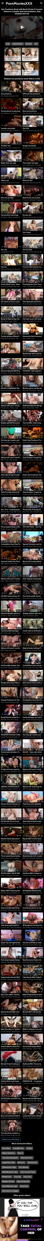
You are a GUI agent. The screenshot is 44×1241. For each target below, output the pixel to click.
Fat (42, 165)
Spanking (4, 1049)
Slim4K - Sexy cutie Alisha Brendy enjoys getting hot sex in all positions (33, 752)
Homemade (13, 1066)
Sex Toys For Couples (10, 1191)
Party (29, 425)
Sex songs (27, 232)
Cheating (14, 841)
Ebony (33, 927)
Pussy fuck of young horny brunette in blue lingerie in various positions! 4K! (33, 509)
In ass (29, 356)
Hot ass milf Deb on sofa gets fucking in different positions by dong (33, 943)
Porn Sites (6, 1148)
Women (4, 841)
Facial (18, 373)
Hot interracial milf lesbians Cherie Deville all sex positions (33, 319)
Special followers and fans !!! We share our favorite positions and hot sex (33, 544)
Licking (3, 183)
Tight (12, 408)
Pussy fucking (12, 148)
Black (6, 96)
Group (8, 529)
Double (19, 806)
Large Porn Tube (8, 1162)
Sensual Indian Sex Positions (11, 561)
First (19, 771)
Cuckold (38, 165)
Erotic (28, 338)
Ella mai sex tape (7, 198)
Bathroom (30, 564)
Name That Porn (8, 1153)
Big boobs (30, 165)
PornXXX (12, 3)
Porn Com (27, 1177)
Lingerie (26, 685)
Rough (3, 408)
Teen (24, 286)
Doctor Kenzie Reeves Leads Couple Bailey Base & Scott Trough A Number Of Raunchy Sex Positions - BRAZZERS (11, 804)
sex (36, 44)
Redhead (29, 546)
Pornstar (26, 200)
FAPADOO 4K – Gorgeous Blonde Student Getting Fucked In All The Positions (33, 1081)
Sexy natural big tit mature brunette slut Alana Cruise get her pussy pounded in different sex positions (11, 475)
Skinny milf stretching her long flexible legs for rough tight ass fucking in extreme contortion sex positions (33, 787)
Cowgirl (36, 460)
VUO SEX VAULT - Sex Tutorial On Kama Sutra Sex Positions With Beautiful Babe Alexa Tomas (33, 527)
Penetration (38, 979)
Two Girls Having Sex (10, 1158)
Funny (35, 529)
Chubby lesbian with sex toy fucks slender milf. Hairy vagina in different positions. (33, 613)
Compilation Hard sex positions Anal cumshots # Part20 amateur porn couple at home (33, 665)
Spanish (29, 529)
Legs (10, 321)
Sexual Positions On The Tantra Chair (11, 700)
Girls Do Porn (32, 1162)
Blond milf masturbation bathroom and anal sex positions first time (33, 561)
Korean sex (27, 215)
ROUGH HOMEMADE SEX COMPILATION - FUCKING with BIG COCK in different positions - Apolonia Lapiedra (11, 388)
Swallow (14, 771)
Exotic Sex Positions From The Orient (33, 440)
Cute (7, 390)
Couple (28, 668)
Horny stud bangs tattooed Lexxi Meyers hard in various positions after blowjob (33, 1046)
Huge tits (32, 841)
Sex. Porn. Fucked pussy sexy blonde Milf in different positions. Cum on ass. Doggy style (11, 509)
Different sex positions (31, 94)
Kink (40, 997)
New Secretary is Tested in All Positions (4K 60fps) (11, 1029)
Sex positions (6, 94)
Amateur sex (6, 146)
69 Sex (29, 1148)
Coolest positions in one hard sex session (33, 908)
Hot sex (4, 267)
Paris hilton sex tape (30, 163)
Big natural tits (28, 113)
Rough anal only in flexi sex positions (11, 683)
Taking (19, 633)
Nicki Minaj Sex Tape (9, 1172)
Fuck (12, 113)
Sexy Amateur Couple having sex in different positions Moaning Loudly (33, 457)
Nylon (36, 945)
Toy (16, 338)
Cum (24, 165)
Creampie (32, 390)
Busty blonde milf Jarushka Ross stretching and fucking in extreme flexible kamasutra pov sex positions (33, 856)
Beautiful (36, 685)
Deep (25, 356)
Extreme (4, 373)
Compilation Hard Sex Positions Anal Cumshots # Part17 (11, 544)
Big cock (13, 390)
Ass (35, 546)
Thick (11, 252)
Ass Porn (21, 1162)
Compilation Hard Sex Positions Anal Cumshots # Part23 (33, 700)
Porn (17, 96)
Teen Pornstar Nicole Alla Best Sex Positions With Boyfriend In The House (11, 492)
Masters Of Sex (8, 1181)
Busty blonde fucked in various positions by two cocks (11, 717)
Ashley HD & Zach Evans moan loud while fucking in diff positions (11, 1081)
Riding (28, 927)
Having (9, 962)
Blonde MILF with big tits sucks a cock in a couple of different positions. (33, 1012)
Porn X (20, 1153)
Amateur (36, 269)
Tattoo (39, 390)
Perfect (29, 269)
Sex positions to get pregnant (11, 111)
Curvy (19, 286)
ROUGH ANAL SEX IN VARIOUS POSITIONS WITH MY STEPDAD (11, 873)
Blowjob (38, 148)
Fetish (36, 997)
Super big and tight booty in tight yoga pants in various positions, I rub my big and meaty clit (11, 943)
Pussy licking (37, 304)
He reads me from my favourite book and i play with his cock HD (11, 302)
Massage (34, 442)
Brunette (30, 131)
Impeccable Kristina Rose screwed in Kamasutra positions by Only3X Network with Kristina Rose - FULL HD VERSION (11, 1046)
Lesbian (39, 841)
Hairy (39, 1101)
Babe (25, 131)
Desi (39, 442)
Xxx (16, 113)
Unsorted (4, 1101)
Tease (16, 1049)
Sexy (41, 113)
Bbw (36, 616)
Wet (40, 668)
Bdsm (38, 425)
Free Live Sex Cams (28, 1172)
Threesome (18, 183)
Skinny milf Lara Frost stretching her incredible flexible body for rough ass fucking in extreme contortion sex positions (11, 457)
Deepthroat (5, 165)
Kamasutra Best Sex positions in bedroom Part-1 (33, 336)
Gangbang (5, 252)
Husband (4, 1118)
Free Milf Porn (18, 1148)
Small (15, 460)
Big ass (37, 131)
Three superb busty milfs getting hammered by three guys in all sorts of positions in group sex (11, 527)
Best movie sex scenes (31, 198)
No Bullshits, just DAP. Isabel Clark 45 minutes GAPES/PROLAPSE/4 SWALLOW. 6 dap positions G (11, 1098)
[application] (22, 27)
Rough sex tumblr (29, 146)
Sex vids (26, 128)
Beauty (19, 442)
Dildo (13, 338)
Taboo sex (5, 180)
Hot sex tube (27, 250)
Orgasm (20, 304)
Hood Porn (24, 1186)
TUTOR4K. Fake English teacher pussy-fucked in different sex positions (33, 371)
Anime (32, 962)
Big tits (36, 113)
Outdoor (4, 217)
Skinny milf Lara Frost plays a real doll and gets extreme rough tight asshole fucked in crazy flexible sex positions (33, 769)
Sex (2, 96)
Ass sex (4, 250)
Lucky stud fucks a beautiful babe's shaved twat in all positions (33, 1116)
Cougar (17, 200)
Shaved (29, 96)
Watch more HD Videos (10, 1139)
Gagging (12, 598)
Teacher (26, 373)
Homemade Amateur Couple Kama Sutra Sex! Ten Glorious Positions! (11, 752)
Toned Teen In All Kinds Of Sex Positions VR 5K (33, 631)
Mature (12, 96)
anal (7, 44)
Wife (6, 321)
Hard (9, 200)
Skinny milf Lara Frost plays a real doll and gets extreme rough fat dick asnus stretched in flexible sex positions (11, 406)
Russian (15, 789)
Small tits (20, 390)
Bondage (18, 598)
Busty (42, 252)
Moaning (37, 494)
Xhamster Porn (26, 1158)
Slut (24, 269)
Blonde (16, 165)
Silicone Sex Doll (23, 1181)
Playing (3, 338)
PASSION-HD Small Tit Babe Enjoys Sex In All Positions (11, 735)
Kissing (25, 841)
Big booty (26, 893)
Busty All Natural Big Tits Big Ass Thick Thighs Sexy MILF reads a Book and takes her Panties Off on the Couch (11, 319)
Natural (25, 217)
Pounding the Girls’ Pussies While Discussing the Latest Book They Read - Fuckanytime (33, 284)
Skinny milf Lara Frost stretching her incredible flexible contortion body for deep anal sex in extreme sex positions (11, 648)
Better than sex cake (8, 163)
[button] (22, 27)
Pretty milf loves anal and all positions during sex (11, 769)
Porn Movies (23, 1167)
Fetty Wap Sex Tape (9, 1186)
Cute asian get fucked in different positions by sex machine (11, 925)
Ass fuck (36, 96)
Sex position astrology (9, 215)
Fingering (10, 183)
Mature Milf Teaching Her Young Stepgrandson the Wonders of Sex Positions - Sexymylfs (11, 891)
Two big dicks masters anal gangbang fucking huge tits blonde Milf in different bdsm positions (11, 1133)
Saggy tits (40, 373)
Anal (24, 96)
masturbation (18, 44)
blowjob (29, 44)
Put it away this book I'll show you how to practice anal (33, 302)
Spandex (19, 425)
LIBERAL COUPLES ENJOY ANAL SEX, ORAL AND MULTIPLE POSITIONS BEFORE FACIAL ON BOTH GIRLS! (11, 787)
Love (6, 754)
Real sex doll (28, 180)
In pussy (32, 373)
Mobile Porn (6, 1177)
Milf (10, 131)
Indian (6, 564)
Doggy (9, 789)
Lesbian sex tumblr (8, 128)
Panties (25, 737)
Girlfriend (34, 1031)
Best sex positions (30, 111)
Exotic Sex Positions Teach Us (33, 475)
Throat (38, 737)
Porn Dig (17, 1177)
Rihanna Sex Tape (9, 1167)
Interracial (4, 131)
